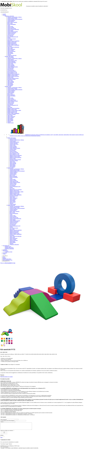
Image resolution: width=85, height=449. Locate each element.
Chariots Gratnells (10, 67)
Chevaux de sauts (10, 34)
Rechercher (5, 252)
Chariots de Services (11, 33)
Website (1, 421)
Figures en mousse (10, 69)
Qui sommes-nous (6, 245)
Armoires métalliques (11, 20)
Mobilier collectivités (11, 205)
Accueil (4, 13)
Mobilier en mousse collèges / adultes (14, 110)
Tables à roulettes (10, 50)
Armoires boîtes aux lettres (12, 18)
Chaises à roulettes (10, 27)
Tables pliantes (10, 52)
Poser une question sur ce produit (6, 376)
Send (1, 437)
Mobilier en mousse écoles (12, 111)
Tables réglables (10, 53)
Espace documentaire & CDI (12, 36)
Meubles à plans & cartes (12, 41)
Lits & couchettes (10, 57)
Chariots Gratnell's (10, 102)
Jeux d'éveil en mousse (11, 38)
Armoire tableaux (10, 59)
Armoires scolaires (10, 91)
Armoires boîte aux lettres (12, 60)
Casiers (8, 25)
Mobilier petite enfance (9, 56)
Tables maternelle (10, 82)
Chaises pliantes (10, 30)
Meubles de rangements (11, 42)
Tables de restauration (11, 51)
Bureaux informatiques (11, 24)
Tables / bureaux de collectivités (13, 47)
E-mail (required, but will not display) (7, 420)
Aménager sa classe (8, 251)
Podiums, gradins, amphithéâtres (13, 45)
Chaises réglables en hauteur (12, 31)
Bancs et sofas (10, 23)
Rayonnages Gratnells (11, 79)
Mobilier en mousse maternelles (13, 76)
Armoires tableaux (10, 21)
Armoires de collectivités (11, 55)
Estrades (8, 37)
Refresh (1, 435)
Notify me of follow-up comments (6, 430)
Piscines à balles (10, 77)
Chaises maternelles (11, 65)
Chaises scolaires (10, 122)
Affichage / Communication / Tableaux (14, 17)
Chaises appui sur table (11, 28)
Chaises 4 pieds (10, 26)
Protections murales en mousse (13, 78)
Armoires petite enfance (11, 62)
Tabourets (9, 54)
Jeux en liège (9, 39)
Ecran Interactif (10, 35)
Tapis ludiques (10, 85)
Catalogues (5, 249)
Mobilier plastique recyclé (12, 112)
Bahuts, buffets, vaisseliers (12, 22)
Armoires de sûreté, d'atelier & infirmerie (14, 19)
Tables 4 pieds (10, 48)
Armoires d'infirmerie (11, 61)
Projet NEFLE (5, 250)
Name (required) (3, 419)
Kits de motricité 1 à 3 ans (12, 71)
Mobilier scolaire (8, 86)
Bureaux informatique (11, 95)
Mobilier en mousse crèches (12, 75)
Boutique (4, 257)
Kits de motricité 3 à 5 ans (14, 154)
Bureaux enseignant (11, 94)
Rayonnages (9, 46)
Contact (4, 253)
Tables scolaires (10, 120)
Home (4, 256)
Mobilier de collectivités (9, 16)
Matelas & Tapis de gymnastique (13, 40)
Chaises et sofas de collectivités (13, 29)
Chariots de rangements (11, 32)
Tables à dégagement (11, 49)
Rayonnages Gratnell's (11, 114)
